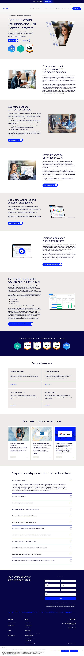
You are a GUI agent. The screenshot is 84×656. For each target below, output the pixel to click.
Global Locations (11, 635)
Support (79, 4)
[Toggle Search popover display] (69, 8)
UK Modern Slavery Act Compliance (32, 633)
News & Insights (11, 625)
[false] (82, 650)
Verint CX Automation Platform (49, 84)
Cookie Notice (28, 630)
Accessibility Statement (30, 638)
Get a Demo (76, 8)
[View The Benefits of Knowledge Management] (19, 443)
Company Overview (12, 622)
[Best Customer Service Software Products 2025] (29, 48)
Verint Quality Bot (20, 308)
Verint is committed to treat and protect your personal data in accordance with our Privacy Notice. (60, 604)
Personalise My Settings (30, 643)
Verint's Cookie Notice (11, 654)
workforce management (35, 291)
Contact (9, 633)
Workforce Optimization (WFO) (49, 161)
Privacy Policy (64, 606)
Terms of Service (70, 606)
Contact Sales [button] (25, 40)
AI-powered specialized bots (32, 294)
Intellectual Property (29, 635)
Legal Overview (28, 622)
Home (9, 15)
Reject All (65, 650)
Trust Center (28, 640)
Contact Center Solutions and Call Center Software (21, 15)
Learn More (13, 384)
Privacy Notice (28, 628)
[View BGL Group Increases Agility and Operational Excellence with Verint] (42, 443)
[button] (13, 40)
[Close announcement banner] (82, 1)
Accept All (74, 650)
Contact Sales (71, 4)
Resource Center (11, 628)
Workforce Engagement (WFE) (15, 206)
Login (76, 4)
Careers (9, 630)
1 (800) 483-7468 (72, 628)
